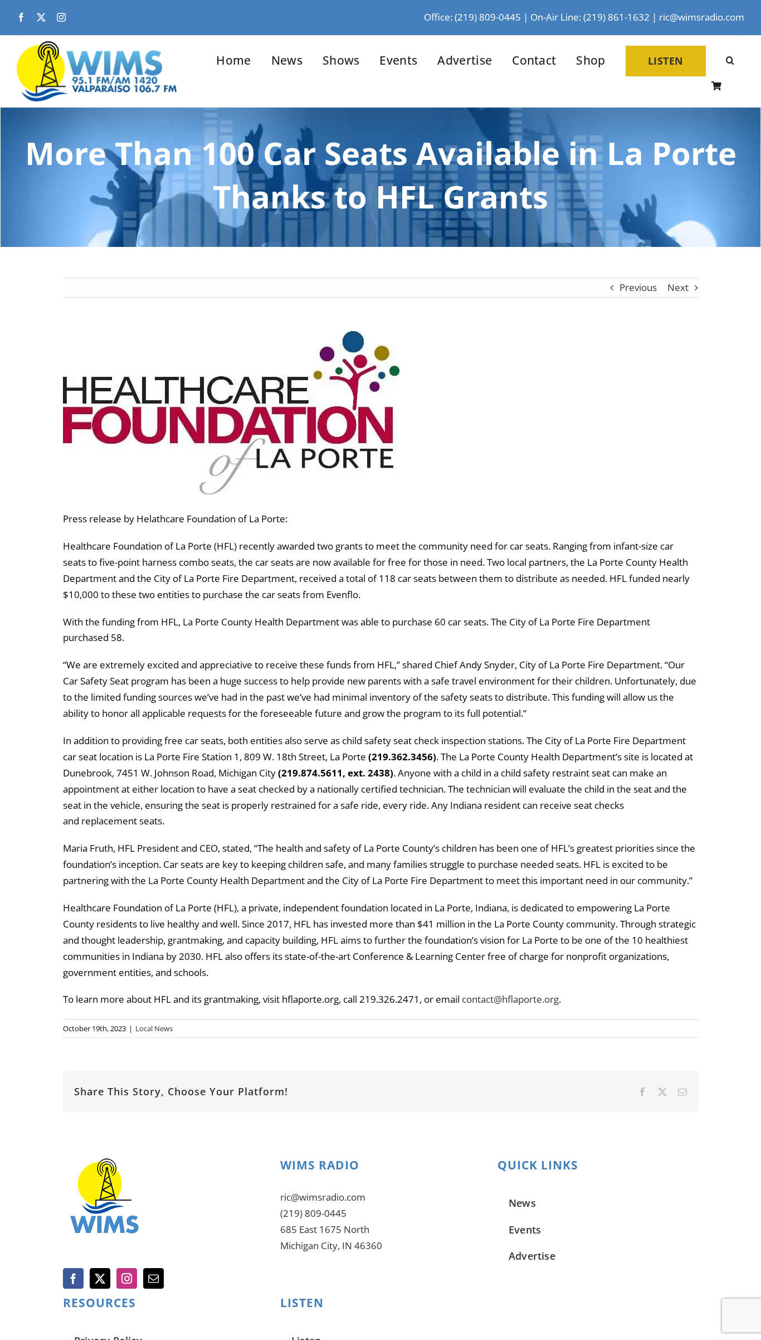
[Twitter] (100, 1278)
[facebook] (21, 17)
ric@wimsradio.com (701, 17)
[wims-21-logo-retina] (97, 46)
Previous (638, 287)
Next (678, 287)
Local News (154, 1028)
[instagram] (61, 17)
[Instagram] (126, 1278)
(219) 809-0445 (313, 1213)
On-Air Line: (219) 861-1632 (590, 17)
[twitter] (41, 17)
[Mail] (153, 1278)
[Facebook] (73, 1278)
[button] (730, 61)
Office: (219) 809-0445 (472, 17)
